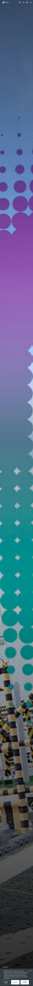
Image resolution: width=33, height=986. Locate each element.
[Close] (30, 970)
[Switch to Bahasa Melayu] (20, 2)
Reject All (15, 982)
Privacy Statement (13, 978)
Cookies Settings (6, 982)
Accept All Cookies (24, 982)
